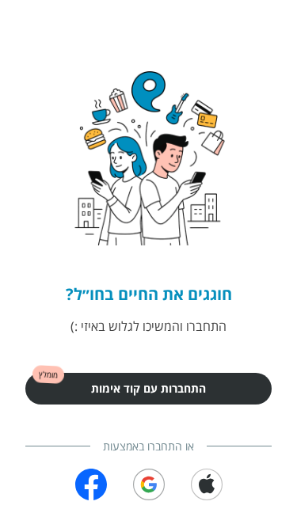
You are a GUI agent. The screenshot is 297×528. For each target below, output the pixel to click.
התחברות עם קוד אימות (148, 388)
